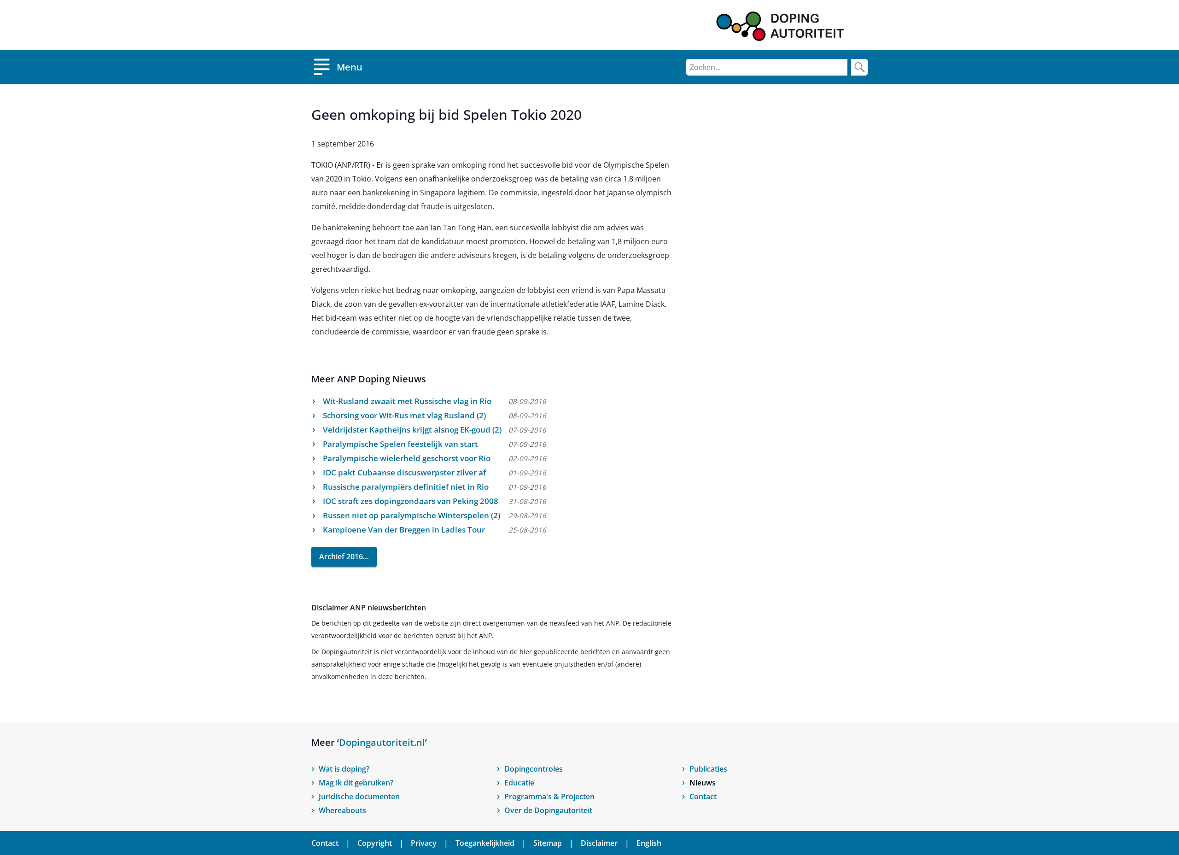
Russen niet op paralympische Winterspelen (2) (411, 515)
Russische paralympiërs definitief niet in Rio (406, 486)
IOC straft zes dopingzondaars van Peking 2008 (410, 501)
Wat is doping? (344, 769)
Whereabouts (342, 810)
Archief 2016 (341, 556)
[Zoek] (859, 67)
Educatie (519, 783)
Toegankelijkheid (484, 843)
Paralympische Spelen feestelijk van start (400, 444)
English (648, 843)
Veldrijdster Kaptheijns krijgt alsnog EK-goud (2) (412, 429)
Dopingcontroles (533, 769)
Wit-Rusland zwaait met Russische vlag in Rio (407, 401)
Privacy (424, 843)
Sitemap (547, 843)
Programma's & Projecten (549, 796)
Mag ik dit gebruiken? (356, 783)
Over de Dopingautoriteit (548, 810)
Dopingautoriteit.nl (382, 742)
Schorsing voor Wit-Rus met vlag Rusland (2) (404, 415)
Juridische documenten (359, 796)
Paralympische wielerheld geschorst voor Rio (406, 458)
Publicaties (708, 769)
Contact (703, 796)
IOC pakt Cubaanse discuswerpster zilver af (404, 472)
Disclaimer (599, 843)
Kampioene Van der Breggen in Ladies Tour (404, 529)
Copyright (374, 843)
